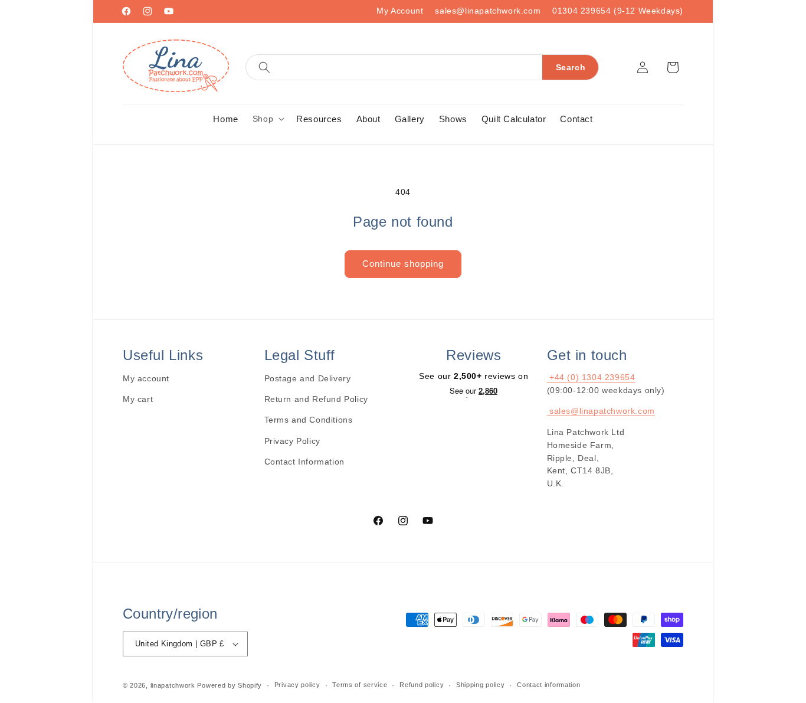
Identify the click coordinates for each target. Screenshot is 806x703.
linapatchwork (172, 685)
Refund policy (421, 684)
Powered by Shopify (229, 685)
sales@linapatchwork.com (487, 10)
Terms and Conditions (308, 419)
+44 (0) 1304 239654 (591, 377)
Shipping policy (480, 684)
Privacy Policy (292, 441)
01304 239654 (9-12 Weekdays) (617, 10)
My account (146, 378)
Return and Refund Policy (316, 399)
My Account (399, 10)
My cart (138, 399)
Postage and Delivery (307, 378)
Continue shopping (403, 264)
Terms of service (359, 684)
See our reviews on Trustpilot (473, 392)
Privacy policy (297, 684)
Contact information (548, 684)
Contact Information (304, 461)
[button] (422, 67)
